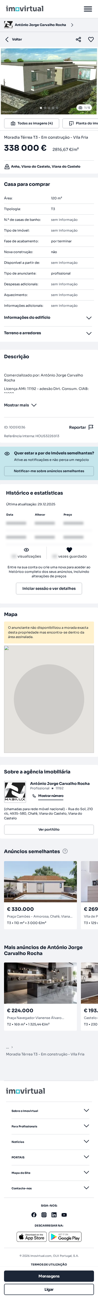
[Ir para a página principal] (24, 9)
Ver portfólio (49, 829)
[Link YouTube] (64, 1215)
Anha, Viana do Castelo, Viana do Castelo (45, 166)
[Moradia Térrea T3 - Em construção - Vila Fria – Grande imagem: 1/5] (49, 80)
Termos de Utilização (49, 1264)
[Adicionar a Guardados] (92, 39)
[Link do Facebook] (34, 1215)
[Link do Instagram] (44, 1215)
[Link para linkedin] (54, 1215)
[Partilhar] (78, 39)
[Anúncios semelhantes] (65, 852)
